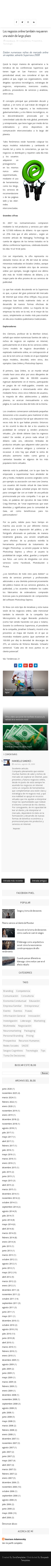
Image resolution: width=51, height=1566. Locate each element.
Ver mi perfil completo (12, 1543)
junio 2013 (7, 1250)
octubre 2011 (8, 1298)
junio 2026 (7, 1088)
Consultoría (27, 996)
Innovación (34, 1015)
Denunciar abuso (9, 1523)
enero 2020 (7, 1106)
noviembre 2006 (9, 1486)
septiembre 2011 (10, 1303)
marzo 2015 (7, 1189)
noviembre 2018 (9, 1123)
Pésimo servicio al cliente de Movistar (18, 923)
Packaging (29, 1030)
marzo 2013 (7, 1255)
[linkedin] (34, 22)
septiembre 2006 (10, 1495)
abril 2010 (6, 1342)
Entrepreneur (32, 1005)
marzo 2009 (7, 1381)
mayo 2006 (7, 1513)
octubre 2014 (8, 1202)
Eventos (18, 1010)
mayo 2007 (7, 1460)
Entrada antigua (39, 880)
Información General (14, 1015)
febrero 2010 (8, 1351)
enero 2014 (7, 1241)
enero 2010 (7, 1355)
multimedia (9, 1025)
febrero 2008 (8, 1430)
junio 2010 (7, 1338)
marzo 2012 (7, 1281)
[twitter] (22, 22)
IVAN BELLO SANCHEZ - (22, 761)
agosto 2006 (8, 1500)
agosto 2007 (8, 1447)
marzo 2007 (7, 1469)
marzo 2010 (7, 1347)
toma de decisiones (14, 1055)
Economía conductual (14, 1000)
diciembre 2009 (9, 1360)
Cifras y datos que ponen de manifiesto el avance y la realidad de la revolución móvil (25, 718)
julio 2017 (6, 1132)
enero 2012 (7, 1285)
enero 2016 (7, 1163)
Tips (43, 1050)
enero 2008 (7, 1434)
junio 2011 (7, 1311)
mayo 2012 (7, 1272)
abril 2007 (6, 1465)
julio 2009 (6, 1368)
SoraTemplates (19, 1557)
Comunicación (10, 996)
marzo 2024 (7, 1097)
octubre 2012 (8, 1259)
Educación (34, 1000)
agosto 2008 (8, 1408)
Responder (16, 829)
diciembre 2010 (9, 1320)
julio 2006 (6, 1504)
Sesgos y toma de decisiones (29, 910)
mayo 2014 (7, 1224)
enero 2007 (7, 1478)
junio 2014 (7, 1220)
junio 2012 (7, 1268)
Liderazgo (25, 1020)
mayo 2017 (7, 1136)
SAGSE (25, 1045)
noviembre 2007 (9, 1443)
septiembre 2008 (10, 1403)
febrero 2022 (8, 1101)
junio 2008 (7, 1416)
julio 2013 (6, 1246)
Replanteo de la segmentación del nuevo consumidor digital (25, 691)
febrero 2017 (8, 1145)
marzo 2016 (7, 1158)
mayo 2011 (7, 1316)
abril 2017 (6, 1141)
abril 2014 (6, 1228)
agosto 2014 (8, 1211)
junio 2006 (7, 1508)
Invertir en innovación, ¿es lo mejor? (18, 746)
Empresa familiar (12, 1005)
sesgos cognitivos (13, 1050)
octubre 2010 (8, 1325)
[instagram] (28, 22)
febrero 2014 (8, 1237)
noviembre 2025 (9, 1093)
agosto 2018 (8, 1128)
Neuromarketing (12, 1030)
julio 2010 (6, 1333)
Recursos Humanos (29, 1040)
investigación (10, 1020)
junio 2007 (7, 1456)
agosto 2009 (8, 1364)
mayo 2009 (7, 1377)
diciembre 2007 (9, 1438)
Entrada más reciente (13, 880)
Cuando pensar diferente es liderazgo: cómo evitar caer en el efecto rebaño (31, 961)
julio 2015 (6, 1172)
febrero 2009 (8, 1386)
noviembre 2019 (9, 1110)
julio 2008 (6, 1412)
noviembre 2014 (9, 1198)
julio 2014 (6, 1215)
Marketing (39, 1020)
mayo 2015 (7, 1180)
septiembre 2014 (10, 1206)
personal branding (13, 1035)
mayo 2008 (7, 1421)
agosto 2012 (8, 1263)
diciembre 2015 (9, 1167)
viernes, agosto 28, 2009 (24, 764)
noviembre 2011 (9, 1294)
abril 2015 (6, 1185)
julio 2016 (6, 1150)
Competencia (25, 40)
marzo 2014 (7, 1233)
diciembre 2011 (9, 1290)
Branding (8, 991)
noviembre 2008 (9, 1399)
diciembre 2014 (9, 1193)
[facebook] (16, 22)
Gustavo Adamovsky (15, 1539)
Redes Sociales (11, 1045)
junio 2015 (7, 1176)
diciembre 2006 (9, 1482)
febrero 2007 (8, 1473)
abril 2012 (6, 1277)
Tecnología (7, 43)
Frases (28, 1010)
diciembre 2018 (9, 1119)
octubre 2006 (8, 1491)
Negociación (24, 1025)
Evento (7, 1010)
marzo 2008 (7, 1425)
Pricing (30, 1035)
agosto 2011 (8, 1307)
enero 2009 (7, 1390)
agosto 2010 (8, 1329)
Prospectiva (37, 40)
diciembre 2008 (9, 1395)
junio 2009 (7, 1373)
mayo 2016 (7, 1154)
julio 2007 (6, 1452)
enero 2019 (7, 1115)
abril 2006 (6, 1517)
